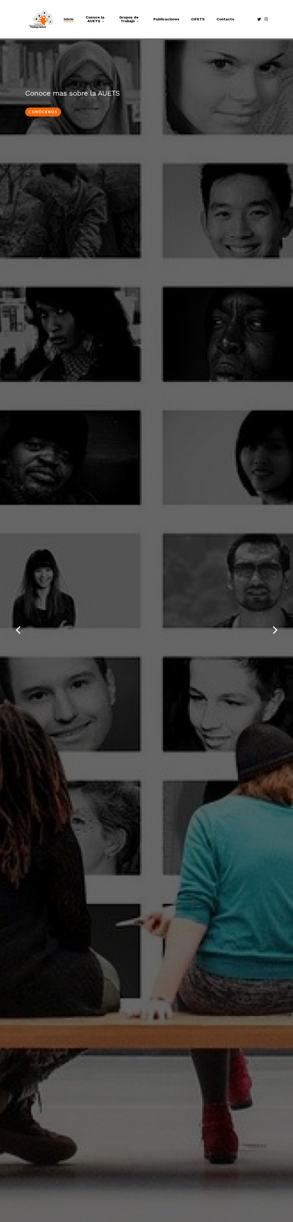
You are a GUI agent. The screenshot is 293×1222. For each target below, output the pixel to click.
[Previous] (9, 630)
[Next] (284, 630)
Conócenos (43, 111)
